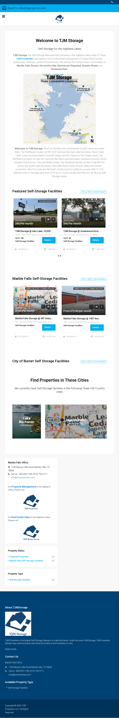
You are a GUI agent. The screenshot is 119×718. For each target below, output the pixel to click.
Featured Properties (47, 201)
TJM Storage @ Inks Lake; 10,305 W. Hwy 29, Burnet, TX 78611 (34, 231)
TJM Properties (25, 58)
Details (47, 240)
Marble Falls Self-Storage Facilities (40, 288)
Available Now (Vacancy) (93, 291)
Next (89, 192)
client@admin (23, 249)
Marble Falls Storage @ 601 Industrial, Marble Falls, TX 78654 (34, 318)
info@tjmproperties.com (32, 8)
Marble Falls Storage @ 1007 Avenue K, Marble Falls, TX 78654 (82, 318)
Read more (10, 649)
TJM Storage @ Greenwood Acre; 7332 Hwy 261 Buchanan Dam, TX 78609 (82, 231)
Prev (83, 192)
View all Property (99, 192)
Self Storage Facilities (19, 580)
